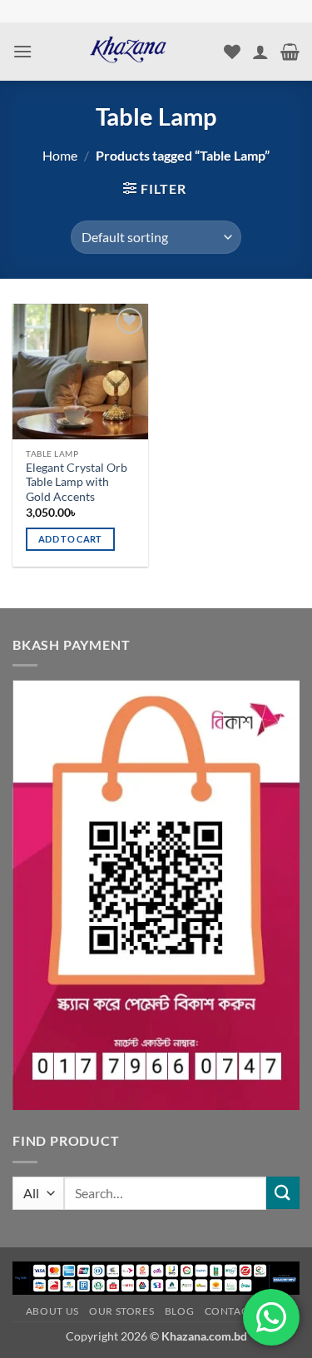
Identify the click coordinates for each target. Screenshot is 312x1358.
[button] (22, 51)
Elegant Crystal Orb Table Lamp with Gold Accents (76, 482)
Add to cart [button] (70, 538)
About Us (52, 1311)
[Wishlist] (232, 51)
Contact (230, 1311)
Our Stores (121, 1311)
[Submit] (283, 1193)
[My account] (260, 51)
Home (59, 155)
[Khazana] (128, 51)
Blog (179, 1311)
